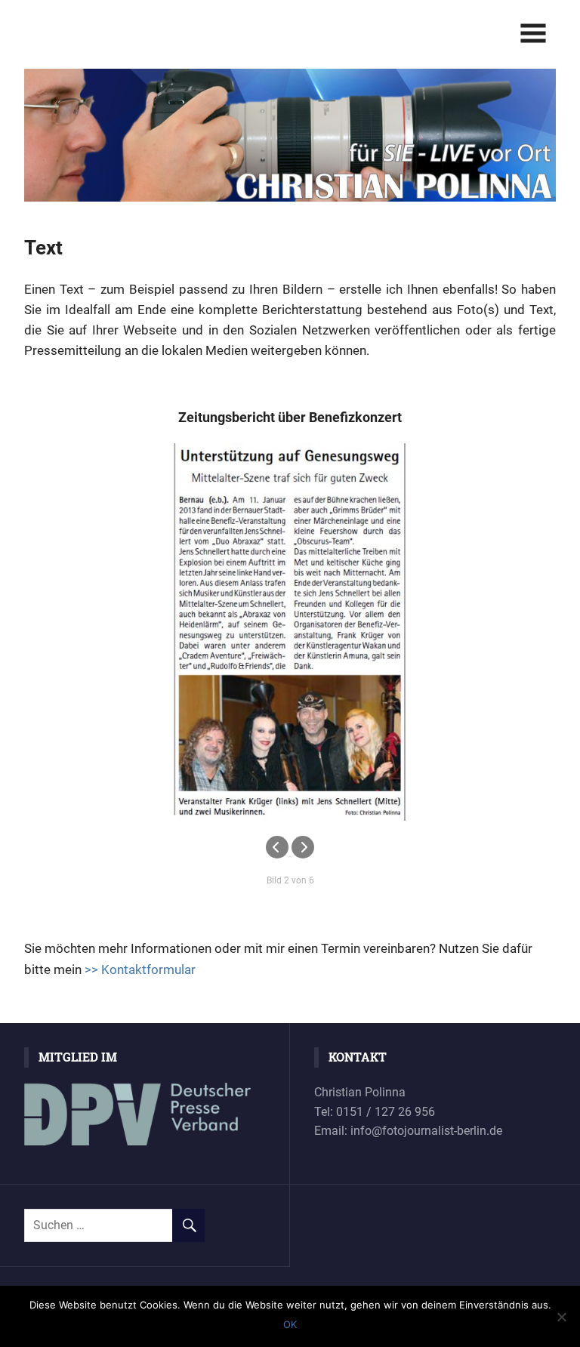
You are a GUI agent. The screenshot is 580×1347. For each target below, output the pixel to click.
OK (290, 1324)
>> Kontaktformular (140, 969)
